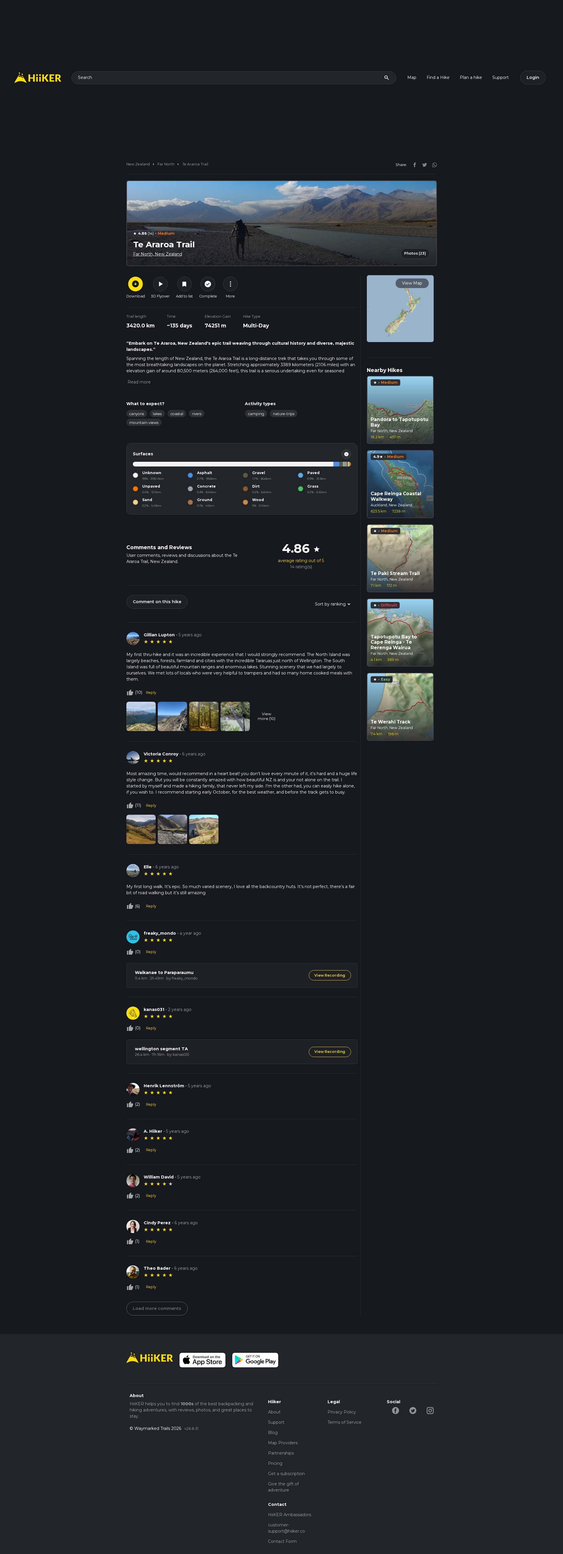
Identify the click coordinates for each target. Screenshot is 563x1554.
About (274, 1412)
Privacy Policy (342, 1412)
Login (533, 77)
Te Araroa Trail (195, 164)
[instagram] (432, 164)
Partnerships (281, 1453)
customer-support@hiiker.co (286, 1528)
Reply (151, 692)
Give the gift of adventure (283, 1487)
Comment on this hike (157, 601)
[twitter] (423, 164)
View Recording (329, 975)
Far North (165, 164)
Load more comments (157, 1308)
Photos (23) (415, 253)
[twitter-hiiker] (412, 1410)
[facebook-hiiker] (395, 1410)
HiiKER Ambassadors (289, 1514)
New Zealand (138, 164)
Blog (273, 1432)
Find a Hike (438, 77)
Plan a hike (471, 77)
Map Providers (283, 1442)
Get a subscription (286, 1473)
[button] (138, 382)
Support (500, 77)
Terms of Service (345, 1422)
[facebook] (413, 164)
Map (411, 77)
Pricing (275, 1463)
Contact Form (282, 1541)
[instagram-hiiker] (430, 1410)
